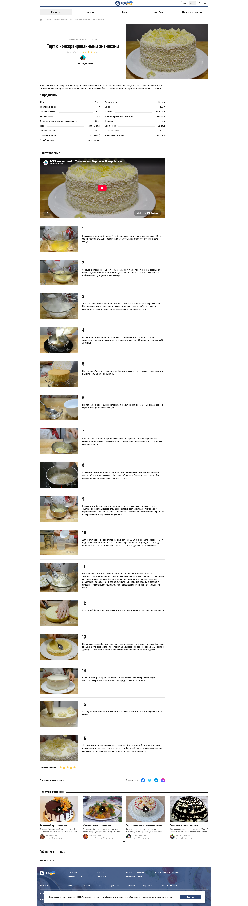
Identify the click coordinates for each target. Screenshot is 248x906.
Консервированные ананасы (119, 116)
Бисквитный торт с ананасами (53, 825)
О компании (73, 872)
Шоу (42, 899)
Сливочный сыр (112, 130)
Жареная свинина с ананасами (97, 825)
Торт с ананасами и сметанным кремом (144, 825)
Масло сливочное (48, 130)
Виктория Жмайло (96, 835)
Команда (100, 872)
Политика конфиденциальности (167, 872)
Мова (185, 3)
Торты (71, 20)
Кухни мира (114, 886)
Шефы (124, 12)
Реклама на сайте (75, 876)
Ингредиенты (148, 886)
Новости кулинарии (192, 12)
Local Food (158, 12)
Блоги (42, 893)
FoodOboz (45, 885)
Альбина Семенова (183, 835)
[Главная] (40, 20)
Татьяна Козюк (51, 835)
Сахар (107, 107)
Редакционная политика (135, 876)
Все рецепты (46, 861)
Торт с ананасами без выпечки (184, 825)
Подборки (131, 886)
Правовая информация (135, 872)
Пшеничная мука (48, 111)
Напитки (90, 12)
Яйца (42, 102)
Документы (102, 876)
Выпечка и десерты (60, 20)
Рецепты (55, 12)
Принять (190, 897)
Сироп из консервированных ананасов (58, 121)
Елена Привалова (139, 835)
